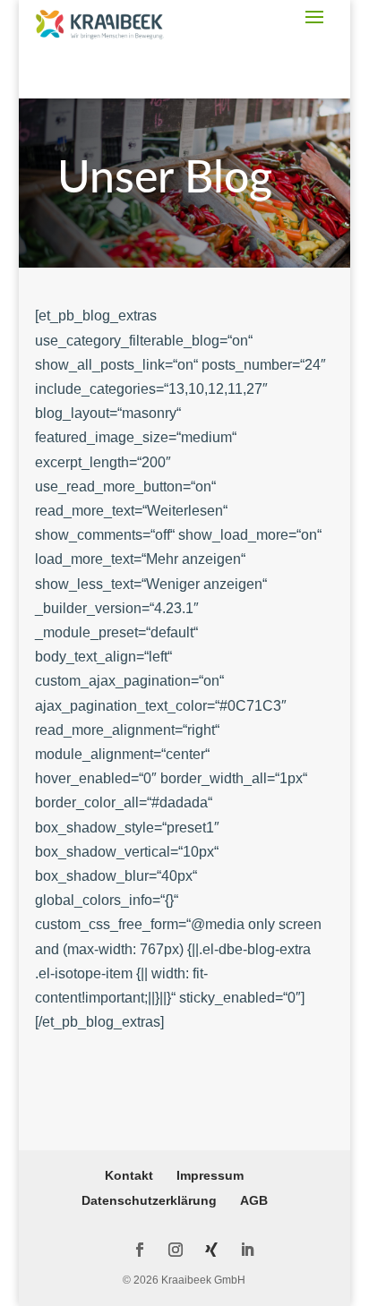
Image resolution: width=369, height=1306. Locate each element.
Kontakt (129, 1175)
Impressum (210, 1175)
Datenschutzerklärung (149, 1200)
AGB (254, 1200)
